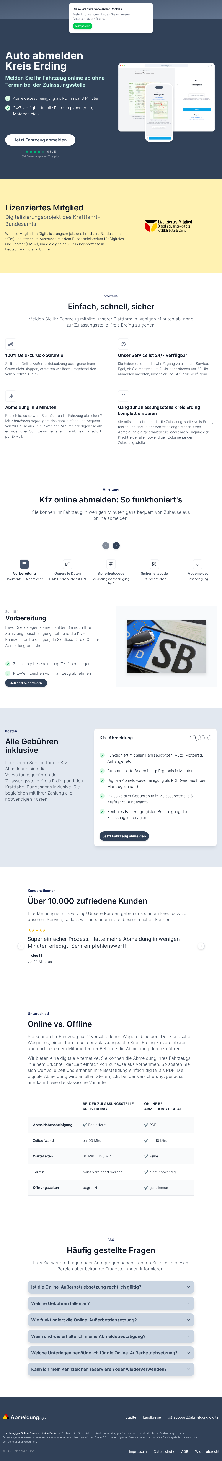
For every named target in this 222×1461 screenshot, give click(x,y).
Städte (130, 1417)
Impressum (138, 1451)
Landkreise (152, 1417)
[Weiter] (201, 946)
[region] (111, 946)
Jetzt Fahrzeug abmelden (40, 140)
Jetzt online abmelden (26, 683)
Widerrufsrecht (207, 1451)
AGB (184, 1451)
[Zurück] (20, 946)
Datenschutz (164, 1451)
